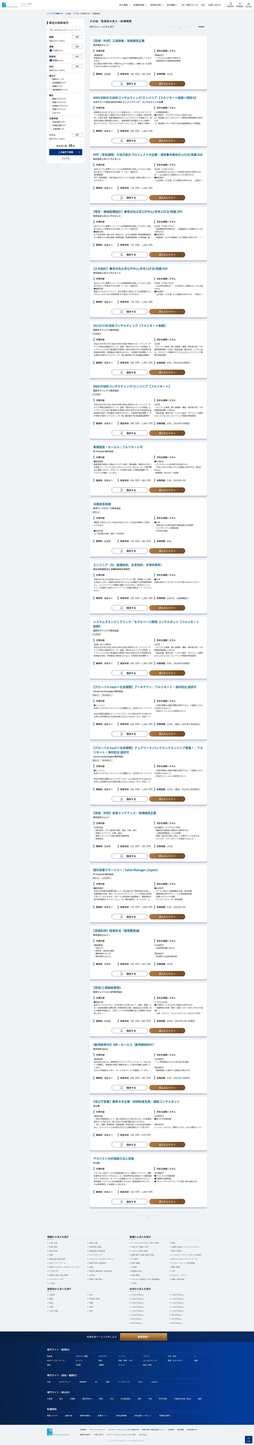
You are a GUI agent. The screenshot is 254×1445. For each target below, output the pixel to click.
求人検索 (123, 4)
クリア (64, 158)
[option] (66, 50)
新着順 (201, 26)
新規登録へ (144, 1336)
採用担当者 (155, 4)
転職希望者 (139, 4)
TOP (249, 1441)
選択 (77, 37)
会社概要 (171, 4)
